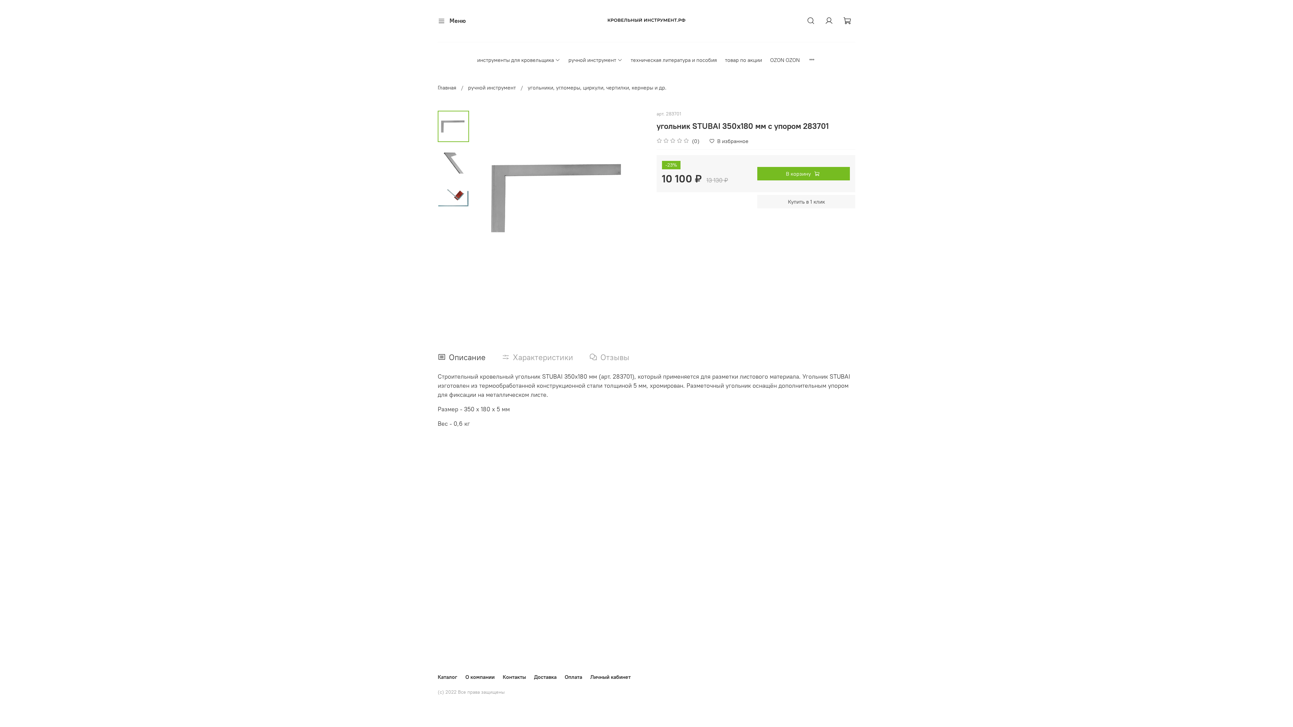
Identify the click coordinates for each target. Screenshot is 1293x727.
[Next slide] (633, 198)
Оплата (573, 676)
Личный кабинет (610, 676)
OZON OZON (785, 60)
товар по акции (743, 60)
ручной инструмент (592, 60)
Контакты (514, 676)
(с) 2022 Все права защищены (471, 692)
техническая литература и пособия (674, 60)
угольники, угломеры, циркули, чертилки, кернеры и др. (597, 87)
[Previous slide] (486, 198)
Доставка (545, 676)
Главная (447, 87)
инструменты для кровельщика (515, 60)
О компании (480, 676)
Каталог (447, 676)
